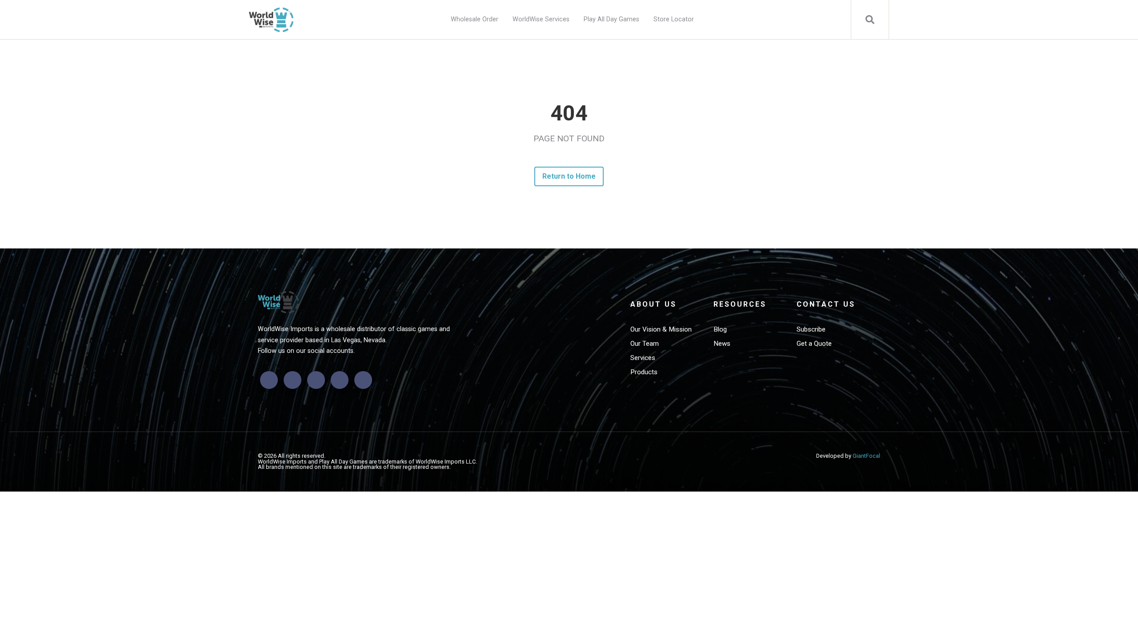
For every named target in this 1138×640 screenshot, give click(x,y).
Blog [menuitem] (720, 329)
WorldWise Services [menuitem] (541, 19)
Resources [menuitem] (739, 304)
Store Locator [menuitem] (673, 19)
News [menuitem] (721, 344)
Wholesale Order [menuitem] (474, 19)
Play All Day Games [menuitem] (611, 19)
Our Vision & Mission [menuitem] (661, 329)
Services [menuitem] (642, 358)
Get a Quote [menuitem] (814, 344)
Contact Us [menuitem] (826, 304)
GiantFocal (866, 455)
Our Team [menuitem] (644, 344)
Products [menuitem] (643, 372)
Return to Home (569, 176)
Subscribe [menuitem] (811, 329)
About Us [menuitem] (653, 304)
